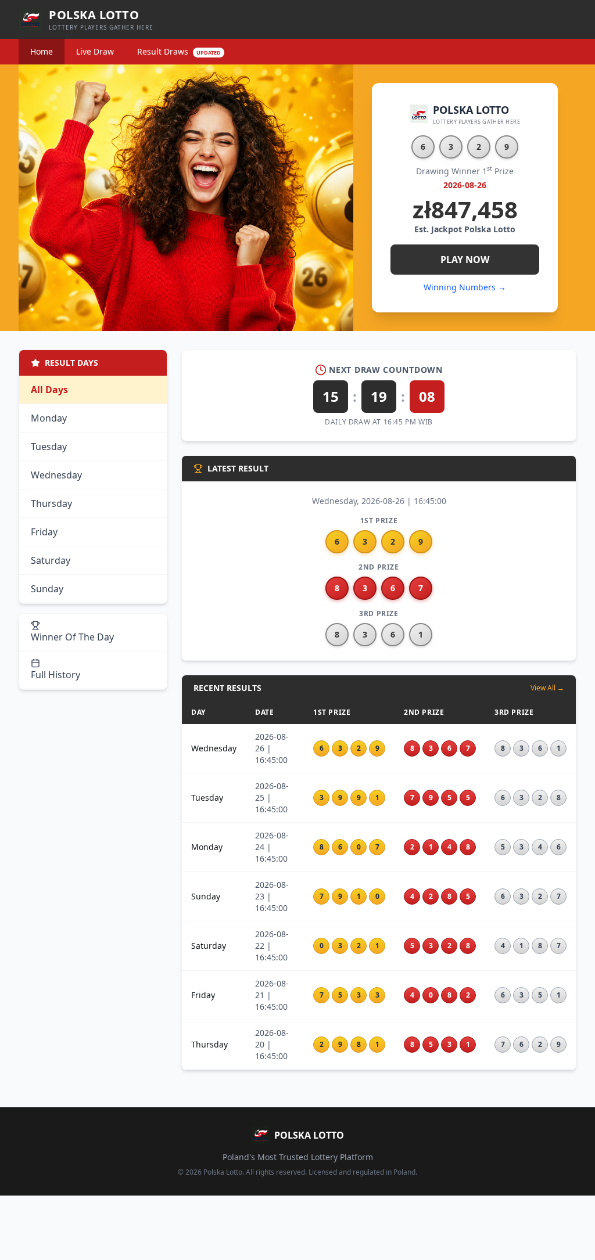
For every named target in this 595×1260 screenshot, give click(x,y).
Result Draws (179, 51)
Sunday (47, 588)
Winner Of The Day (72, 637)
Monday (49, 418)
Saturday (50, 560)
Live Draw (95, 51)
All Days (49, 389)
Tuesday (49, 446)
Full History (55, 674)
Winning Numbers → (465, 287)
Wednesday (56, 475)
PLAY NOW (464, 259)
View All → (547, 688)
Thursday (51, 503)
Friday (44, 531)
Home (41, 51)
